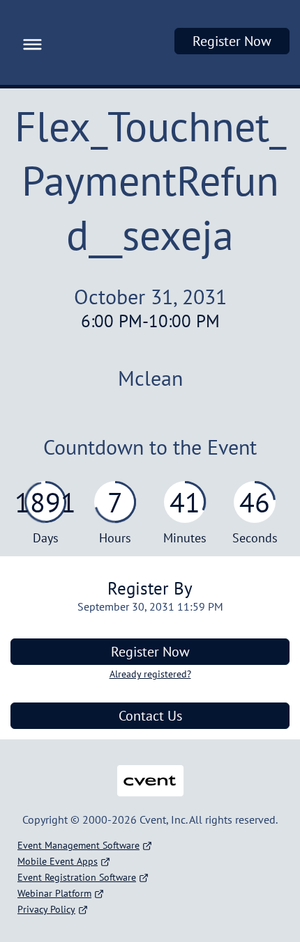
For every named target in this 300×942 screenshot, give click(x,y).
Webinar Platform (54, 893)
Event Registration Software (76, 877)
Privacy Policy (46, 909)
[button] (28, 42)
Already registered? (150, 674)
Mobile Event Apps (57, 861)
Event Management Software (78, 845)
